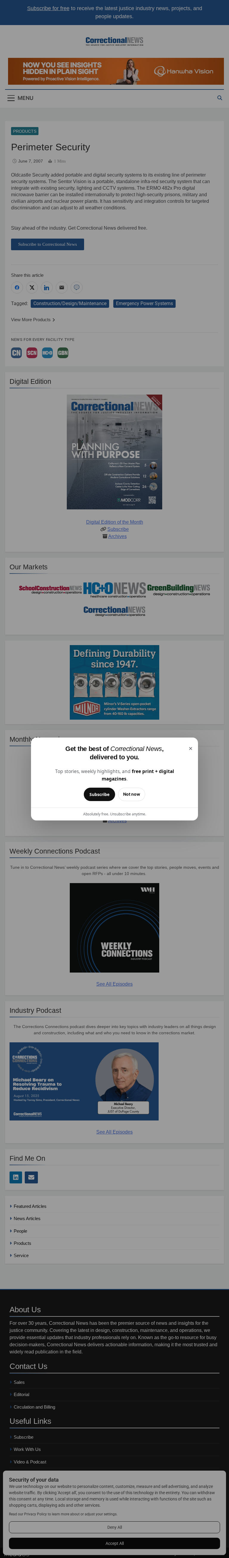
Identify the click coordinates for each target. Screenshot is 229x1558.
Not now (131, 794)
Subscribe (99, 794)
